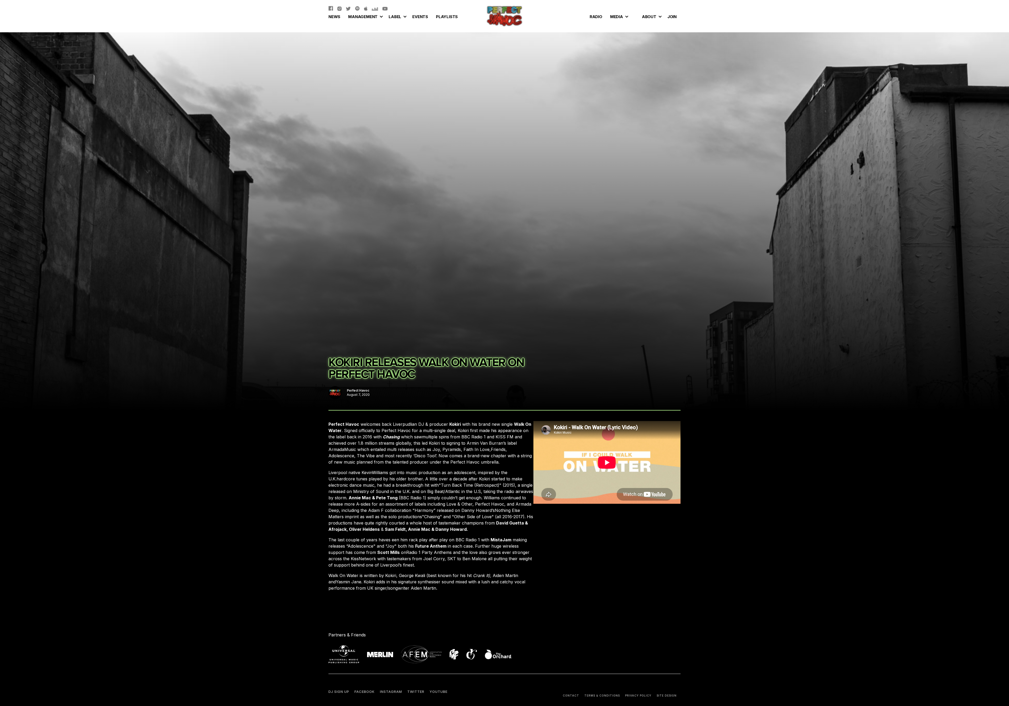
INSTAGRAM (391, 691)
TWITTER (415, 691)
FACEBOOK (364, 691)
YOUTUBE (438, 691)
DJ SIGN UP (338, 691)
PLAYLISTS (447, 16)
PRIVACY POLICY (638, 695)
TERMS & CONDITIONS (602, 695)
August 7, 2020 (358, 395)
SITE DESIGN (667, 695)
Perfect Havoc (358, 390)
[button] (364, 16)
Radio (596, 16)
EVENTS (420, 16)
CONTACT (571, 695)
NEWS (334, 16)
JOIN (672, 16)
